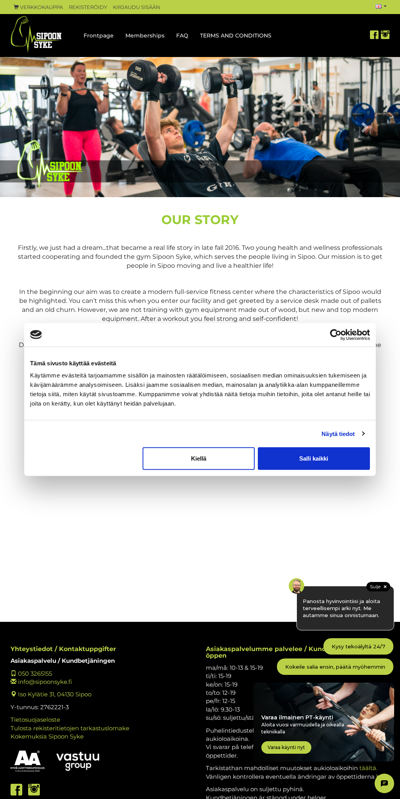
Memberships (144, 35)
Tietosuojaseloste (35, 719)
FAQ (182, 35)
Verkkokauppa (41, 7)
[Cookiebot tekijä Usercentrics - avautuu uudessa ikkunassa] (336, 334)
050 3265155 (34, 673)
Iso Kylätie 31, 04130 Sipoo (53, 694)
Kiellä (198, 458)
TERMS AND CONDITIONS (235, 35)
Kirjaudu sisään (136, 7)
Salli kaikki (313, 458)
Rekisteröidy (88, 7)
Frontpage (99, 35)
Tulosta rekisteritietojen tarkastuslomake (70, 728)
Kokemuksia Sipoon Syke (47, 736)
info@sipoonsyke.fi (44, 681)
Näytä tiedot (338, 433)
